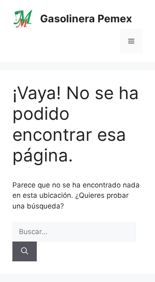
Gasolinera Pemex (86, 18)
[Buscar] (24, 251)
